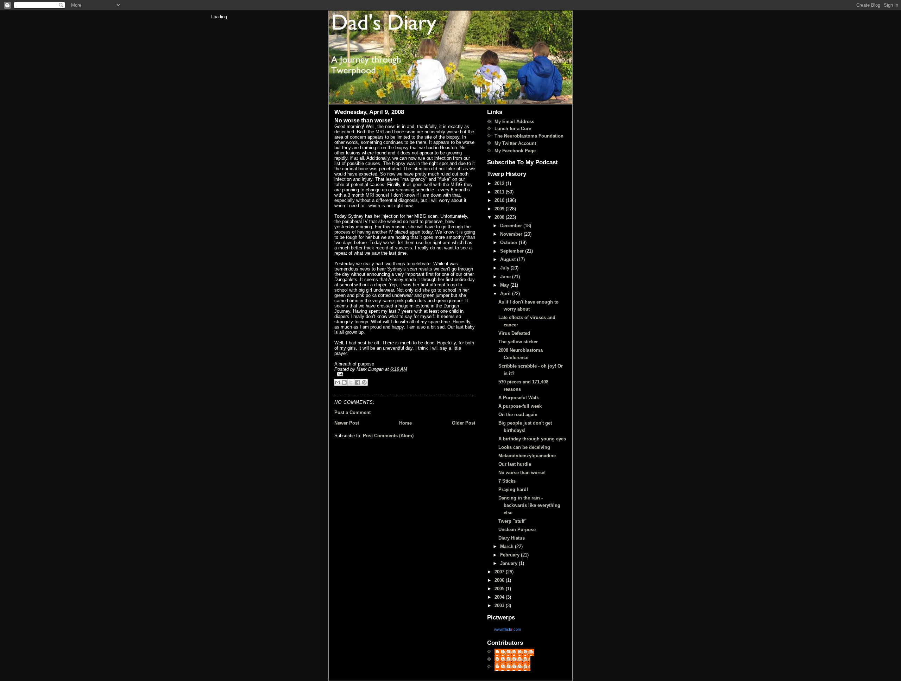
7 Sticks (507, 481)
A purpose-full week (520, 406)
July (505, 268)
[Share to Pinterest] (364, 382)
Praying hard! (513, 489)
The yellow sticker (518, 341)
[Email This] (337, 382)
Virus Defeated (514, 333)
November (512, 234)
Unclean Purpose (517, 529)
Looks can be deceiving (524, 447)
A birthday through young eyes (532, 438)
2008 (500, 217)
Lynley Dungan (518, 652)
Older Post (463, 423)
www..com (507, 629)
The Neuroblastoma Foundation (528, 136)
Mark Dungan (516, 659)
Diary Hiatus (511, 538)
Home (405, 423)
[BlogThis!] (344, 382)
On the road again (517, 414)
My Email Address (514, 121)
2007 (500, 571)
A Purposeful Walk (518, 397)
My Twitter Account (515, 143)
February (510, 555)
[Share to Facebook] (357, 382)
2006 (500, 580)
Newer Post (346, 423)
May (505, 285)
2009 (500, 208)
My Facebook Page (515, 150)
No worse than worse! (522, 472)
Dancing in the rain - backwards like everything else (529, 505)
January (509, 563)
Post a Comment (352, 412)
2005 (500, 588)
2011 (500, 192)
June (506, 276)
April (506, 293)
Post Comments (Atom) (388, 435)
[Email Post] (404, 374)
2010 (500, 200)
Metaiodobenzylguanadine (527, 455)
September (512, 251)
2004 (500, 597)
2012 (500, 183)
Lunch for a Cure (512, 128)
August (508, 259)
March (507, 546)
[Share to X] (350, 382)
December (511, 225)
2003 (500, 605)
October (509, 242)
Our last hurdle (514, 464)
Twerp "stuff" (512, 521)
